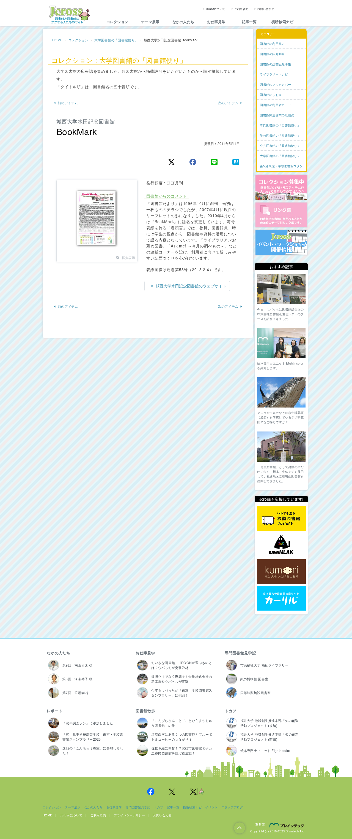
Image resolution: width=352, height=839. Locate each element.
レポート (54, 710)
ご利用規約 (241, 9)
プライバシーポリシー (129, 815)
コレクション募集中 (281, 187)
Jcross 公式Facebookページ (151, 791)
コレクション (117, 21)
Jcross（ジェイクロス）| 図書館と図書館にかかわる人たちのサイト (69, 14)
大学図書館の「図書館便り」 (116, 39)
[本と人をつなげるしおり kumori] (281, 571)
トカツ (231, 710)
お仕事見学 (216, 21)
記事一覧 (249, 21)
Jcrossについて (216, 9)
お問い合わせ (265, 9)
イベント (211, 807)
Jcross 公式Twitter (172, 791)
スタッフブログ (232, 807)
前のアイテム (68, 102)
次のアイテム (228, 102)
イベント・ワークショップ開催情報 (281, 242)
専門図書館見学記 (240, 652)
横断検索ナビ (282, 21)
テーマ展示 (150, 21)
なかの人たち (183, 21)
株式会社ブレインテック (287, 825)
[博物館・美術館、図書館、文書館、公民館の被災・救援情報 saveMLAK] (281, 545)
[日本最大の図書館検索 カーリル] (281, 598)
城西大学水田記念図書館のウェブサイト (190, 285)
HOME (57, 39)
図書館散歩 (145, 710)
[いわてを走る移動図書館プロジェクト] (281, 518)
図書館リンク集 (281, 215)
